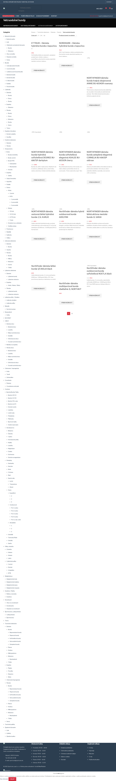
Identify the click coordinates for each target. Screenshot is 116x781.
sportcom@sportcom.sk (106, 16)
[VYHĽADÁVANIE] (39, 9)
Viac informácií (4, 779)
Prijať (12, 779)
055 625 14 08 (94, 16)
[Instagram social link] (103, 2)
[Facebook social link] (101, 2)
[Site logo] (10, 8)
